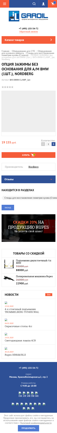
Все (48, 294)
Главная (5, 51)
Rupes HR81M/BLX (15, 354)
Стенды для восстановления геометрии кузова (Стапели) (28, 54)
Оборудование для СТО (23, 51)
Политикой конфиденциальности (35, 423)
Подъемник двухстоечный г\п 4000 (33, 261)
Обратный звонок (28, 31)
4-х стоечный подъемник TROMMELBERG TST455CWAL (22, 310)
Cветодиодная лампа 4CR (20, 340)
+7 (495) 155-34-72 (28, 28)
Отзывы (9, 179)
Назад (8, 207)
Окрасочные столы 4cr (18, 326)
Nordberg (33, 166)
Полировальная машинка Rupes (34, 276)
